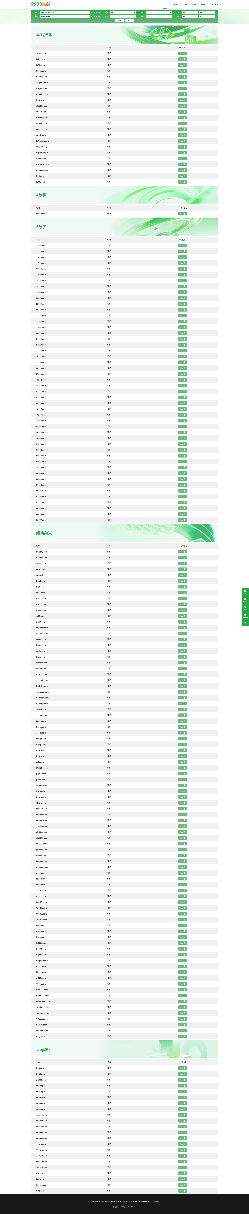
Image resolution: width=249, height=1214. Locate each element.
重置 (129, 20)
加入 (181, 53)
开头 (93, 12)
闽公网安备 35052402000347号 (148, 1201)
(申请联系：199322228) (128, 1207)
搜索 (119, 20)
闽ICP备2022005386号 (130, 1201)
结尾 (99, 12)
